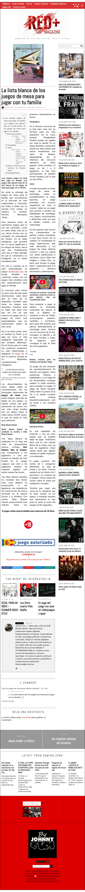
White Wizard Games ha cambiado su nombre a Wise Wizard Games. (20, 139)
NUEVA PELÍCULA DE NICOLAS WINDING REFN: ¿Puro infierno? (71, 359)
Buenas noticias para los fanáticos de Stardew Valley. (16, 168)
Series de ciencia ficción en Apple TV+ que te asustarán (70, 242)
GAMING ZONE (6, 7)
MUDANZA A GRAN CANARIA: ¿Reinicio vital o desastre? (69, 473)
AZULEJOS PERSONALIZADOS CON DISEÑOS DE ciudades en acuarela (70, 87)
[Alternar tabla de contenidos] (23, 115)
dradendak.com (15, 271)
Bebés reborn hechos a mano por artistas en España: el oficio (70, 165)
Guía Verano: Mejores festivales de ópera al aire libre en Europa (71, 435)
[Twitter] (74, 4)
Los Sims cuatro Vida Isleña (26, 606)
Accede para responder (8, 701)
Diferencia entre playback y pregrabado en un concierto (70, 126)
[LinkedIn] (75, 6)
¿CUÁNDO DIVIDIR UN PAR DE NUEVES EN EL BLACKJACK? (70, 204)
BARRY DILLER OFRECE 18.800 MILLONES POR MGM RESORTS (70, 511)
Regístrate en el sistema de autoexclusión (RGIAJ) (28, 559)
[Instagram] (76, 4)
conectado (26, 717)
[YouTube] (77, 6)
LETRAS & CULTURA (18, 4)
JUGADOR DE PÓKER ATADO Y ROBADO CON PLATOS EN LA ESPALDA (70, 320)
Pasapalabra (11, 145)
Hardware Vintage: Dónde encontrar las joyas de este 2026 (42, 766)
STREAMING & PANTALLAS (58, 4)
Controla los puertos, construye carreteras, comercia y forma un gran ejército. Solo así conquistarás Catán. (20, 156)
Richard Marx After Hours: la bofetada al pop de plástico (70, 549)
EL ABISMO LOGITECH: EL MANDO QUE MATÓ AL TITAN (75, 766)
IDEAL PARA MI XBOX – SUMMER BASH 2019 (9, 608)
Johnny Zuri (9, 107)
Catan (10, 147)
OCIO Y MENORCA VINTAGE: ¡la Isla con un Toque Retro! (70, 397)
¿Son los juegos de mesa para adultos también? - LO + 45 (24, 688)
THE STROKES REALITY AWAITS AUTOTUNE (70, 280)
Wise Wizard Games (14, 134)
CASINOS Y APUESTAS (41, 4)
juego (17, 353)
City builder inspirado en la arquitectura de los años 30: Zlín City (8, 767)
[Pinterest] (79, 4)
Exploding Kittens (14, 173)
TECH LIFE (29, 4)
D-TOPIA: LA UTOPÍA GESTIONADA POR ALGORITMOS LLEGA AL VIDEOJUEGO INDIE (25, 767)
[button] (82, 46)
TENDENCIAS (6, 4)
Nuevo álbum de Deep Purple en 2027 (70, 587)
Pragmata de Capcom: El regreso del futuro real (59, 766)
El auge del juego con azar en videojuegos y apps (46, 608)
